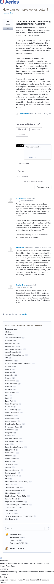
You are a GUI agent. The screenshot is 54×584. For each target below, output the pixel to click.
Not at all (23, 129)
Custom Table (10, 381)
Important (37, 129)
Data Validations (11, 384)
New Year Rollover (12, 438)
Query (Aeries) (10, 459)
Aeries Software (17, 548)
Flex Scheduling (11, 410)
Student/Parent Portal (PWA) (29, 325)
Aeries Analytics (11, 346)
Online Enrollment (11, 441)
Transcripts (9, 513)
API (6, 358)
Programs (8, 456)
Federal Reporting (11, 404)
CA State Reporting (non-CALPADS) (18, 364)
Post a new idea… (11, 329)
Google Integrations (12, 412)
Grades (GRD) (10, 418)
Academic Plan (10, 343)
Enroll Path (9, 401)
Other (7, 444)
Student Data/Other (12, 487)
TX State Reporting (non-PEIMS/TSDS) (19, 516)
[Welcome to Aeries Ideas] (27, 2)
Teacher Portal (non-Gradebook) (16, 505)
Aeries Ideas (10, 325)
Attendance (9, 361)
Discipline (8, 389)
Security (8, 467)
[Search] (47, 528)
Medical (8, 436)
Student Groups (10, 493)
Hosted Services (11, 421)
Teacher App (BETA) (17, 543)
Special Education (11, 476)
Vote (7, 28)
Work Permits (10, 519)
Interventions (9, 430)
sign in (24, 314)
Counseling (9, 375)
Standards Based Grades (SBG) (16, 482)
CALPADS (9, 366)
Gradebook (9, 415)
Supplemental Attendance (14, 502)
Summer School (11, 499)
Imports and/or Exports (13, 424)
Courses (8, 378)
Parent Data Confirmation (14, 447)
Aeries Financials (11, 352)
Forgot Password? (22, 176)
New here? (33, 181)
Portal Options (10, 453)
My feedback (9, 335)
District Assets (10, 392)
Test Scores (9, 510)
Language (9, 433)
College (8, 369)
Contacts (8, 372)
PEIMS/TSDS (10, 450)
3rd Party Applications (13, 338)
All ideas (8, 332)
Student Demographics (13, 490)
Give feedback (16, 534)
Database (8, 387)
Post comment (43, 187)
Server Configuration (12, 470)
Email (7, 398)
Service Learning (11, 473)
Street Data (9, 484)
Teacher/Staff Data (11, 507)
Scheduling (9, 464)
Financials (9, 407)
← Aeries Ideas (8, 13)
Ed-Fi (7, 395)
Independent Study (12, 427)
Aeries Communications (13, 349)
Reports (8, 461)
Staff (6, 479)
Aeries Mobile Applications (14, 355)
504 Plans (8, 341)
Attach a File (32, 157)
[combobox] (26, 528)
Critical (23, 134)
